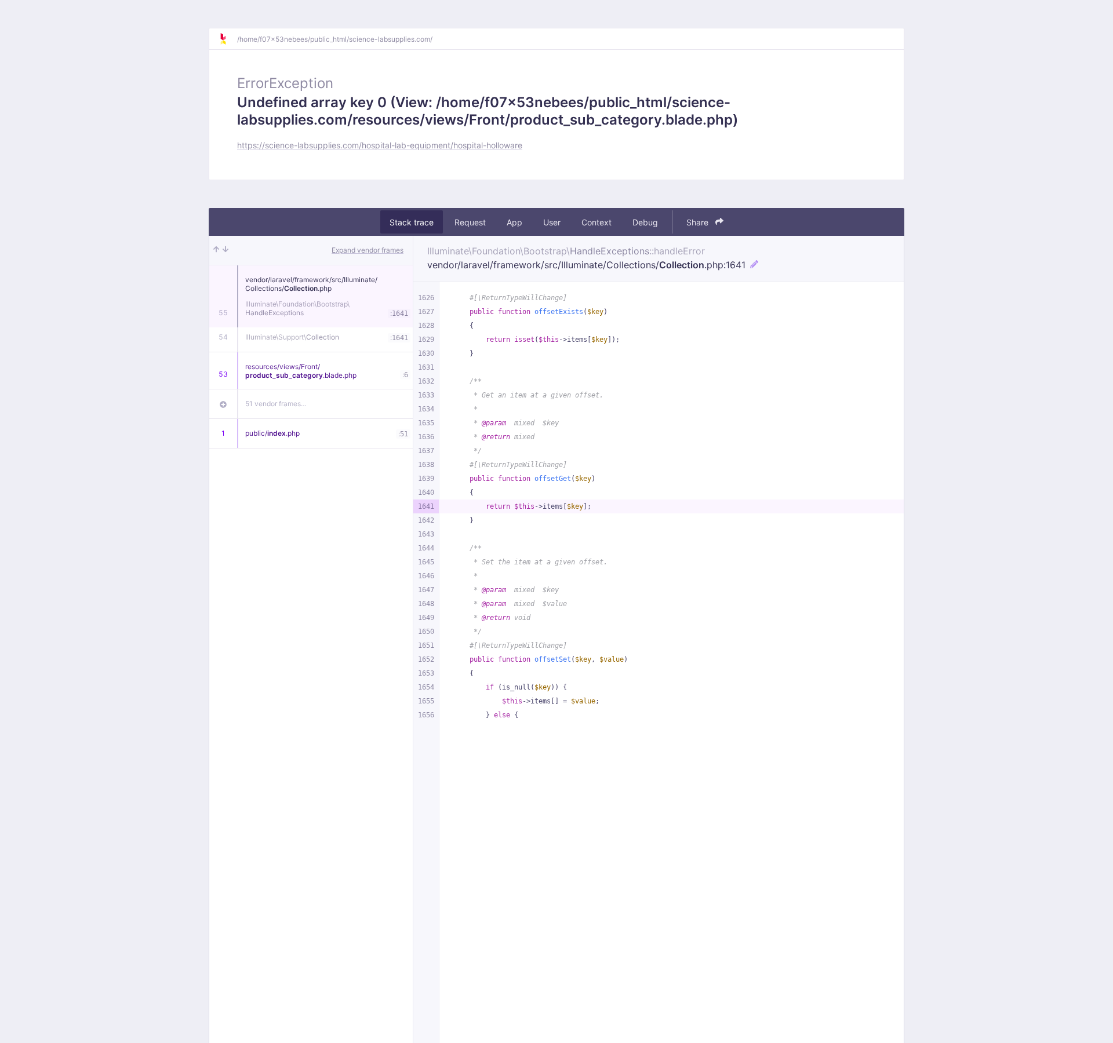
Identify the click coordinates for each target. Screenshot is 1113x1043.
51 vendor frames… (276, 403)
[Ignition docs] (228, 39)
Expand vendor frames (367, 250)
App (514, 222)
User (552, 222)
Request (470, 222)
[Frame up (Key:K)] (216, 250)
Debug (645, 222)
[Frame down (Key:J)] (225, 250)
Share (698, 222)
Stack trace (412, 222)
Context (596, 222)
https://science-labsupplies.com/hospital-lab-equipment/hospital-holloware (379, 145)
